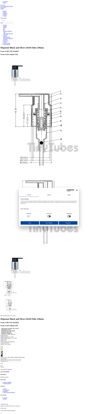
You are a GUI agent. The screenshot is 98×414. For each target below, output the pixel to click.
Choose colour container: (6, 344)
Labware (5, 36)
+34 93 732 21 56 (4, 404)
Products (5, 25)
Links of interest (6, 43)
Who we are (5, 40)
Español (5, 11)
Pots (4, 30)
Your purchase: (4, 358)
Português (5, 13)
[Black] (2, 356)
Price (2, 365)
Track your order (6, 44)
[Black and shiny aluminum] (2, 354)
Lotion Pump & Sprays (8, 33)
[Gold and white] (2, 350)
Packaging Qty (4, 361)
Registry (5, 398)
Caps (4, 32)
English (2, 8)
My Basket (3, 6)
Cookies (5, 388)
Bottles (4, 27)
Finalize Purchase (9, 6)
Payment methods (7, 383)
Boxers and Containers (8, 38)
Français (5, 15)
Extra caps (5, 34)
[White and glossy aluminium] (2, 348)
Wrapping (5, 39)
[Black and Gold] (2, 352)
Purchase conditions (7, 382)
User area (5, 397)
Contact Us (9, 369)
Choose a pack (4, 357)
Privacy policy (6, 390)
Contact (4, 42)
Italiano (4, 12)
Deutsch (5, 14)
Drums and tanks (6, 37)
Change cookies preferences (9, 392)
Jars (4, 28)
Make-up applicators (7, 31)
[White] (2, 346)
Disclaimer (5, 391)
